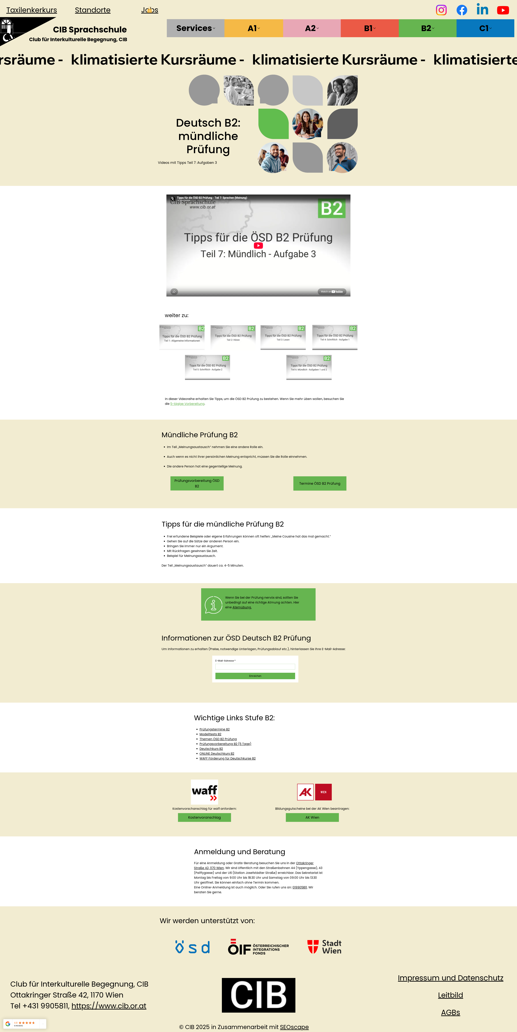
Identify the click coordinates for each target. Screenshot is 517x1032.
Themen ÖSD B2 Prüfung (218, 739)
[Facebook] (462, 10)
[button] (149, 10)
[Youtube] (503, 10)
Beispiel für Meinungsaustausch (191, 556)
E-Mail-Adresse (225, 660)
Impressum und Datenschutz (450, 978)
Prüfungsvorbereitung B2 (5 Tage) (225, 744)
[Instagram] (441, 10)
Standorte (93, 10)
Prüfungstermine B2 (215, 729)
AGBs (450, 1012)
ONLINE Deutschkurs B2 (217, 753)
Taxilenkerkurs (31, 10)
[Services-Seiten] (214, 28)
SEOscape (294, 1027)
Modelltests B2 (210, 734)
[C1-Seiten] (490, 28)
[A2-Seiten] (318, 28)
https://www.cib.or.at (108, 1006)
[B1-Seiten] (374, 28)
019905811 (300, 887)
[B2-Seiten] (433, 28)
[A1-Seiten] (259, 28)
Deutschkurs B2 (211, 749)
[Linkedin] (482, 10)
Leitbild (450, 995)
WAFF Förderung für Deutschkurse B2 (228, 758)
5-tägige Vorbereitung (187, 404)
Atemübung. (242, 607)
